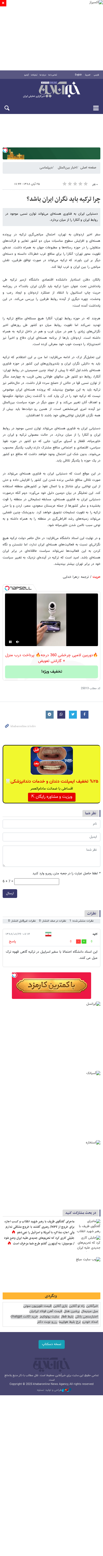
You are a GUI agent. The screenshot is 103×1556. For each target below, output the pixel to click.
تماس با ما (52, 75)
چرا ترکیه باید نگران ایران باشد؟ (63, 199)
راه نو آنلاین (77, 1306)
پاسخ (12, 941)
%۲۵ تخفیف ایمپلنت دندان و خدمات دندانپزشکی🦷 (51, 781)
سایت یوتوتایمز (49, 1316)
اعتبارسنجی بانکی (86, 1316)
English (78, 75)
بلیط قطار (67, 1316)
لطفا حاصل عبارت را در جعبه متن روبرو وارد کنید (66, 873)
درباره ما (43, 75)
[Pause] (10, 642)
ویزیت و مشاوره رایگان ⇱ (51, 797)
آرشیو (26, 75)
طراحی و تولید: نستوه (49, 1390)
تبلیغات (34, 75)
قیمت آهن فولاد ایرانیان (45, 1311)
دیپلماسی (46, 167)
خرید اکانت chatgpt (24, 1316)
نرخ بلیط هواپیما (70, 1322)
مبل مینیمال (89, 1311)
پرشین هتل (71, 1311)
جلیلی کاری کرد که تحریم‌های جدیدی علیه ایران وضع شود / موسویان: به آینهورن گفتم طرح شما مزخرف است (39, 1241)
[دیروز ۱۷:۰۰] (88, 1244)
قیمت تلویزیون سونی (37, 1306)
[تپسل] (5, 150)
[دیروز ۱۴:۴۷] (88, 1227)
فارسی (96, 75)
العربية (87, 75)
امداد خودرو (90, 1322)
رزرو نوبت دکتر (47, 1322)
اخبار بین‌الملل (67, 167)
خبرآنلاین (51, 90)
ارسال (10, 893)
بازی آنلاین (60, 1306)
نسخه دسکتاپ (51, 1344)
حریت (96, 577)
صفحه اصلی (88, 167)
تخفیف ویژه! (51, 671)
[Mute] (18, 642)
